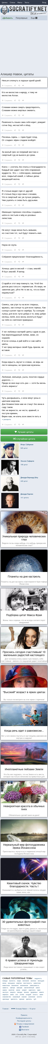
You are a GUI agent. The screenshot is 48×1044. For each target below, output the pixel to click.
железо (33, 980)
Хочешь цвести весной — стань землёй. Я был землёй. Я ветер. (21, 270)
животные (6, 985)
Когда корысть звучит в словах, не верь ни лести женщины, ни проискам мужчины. (22, 363)
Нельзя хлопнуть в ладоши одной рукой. (21, 80)
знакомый (16, 996)
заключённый (29, 987)
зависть (5, 987)
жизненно (14, 985)
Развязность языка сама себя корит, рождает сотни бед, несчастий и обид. (24, 123)
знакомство (6, 996)
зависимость (34, 985)
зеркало (5, 994)
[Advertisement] (24, 46)
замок (4, 990)
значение (31, 996)
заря (38, 990)
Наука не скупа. (9, 244)
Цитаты (4, 2)
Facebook (25, 1026)
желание (26, 980)
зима (12, 994)
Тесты (27, 2)
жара (19, 980)
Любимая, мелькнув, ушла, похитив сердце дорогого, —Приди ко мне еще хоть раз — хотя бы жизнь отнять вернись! (24, 381)
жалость (12, 980)
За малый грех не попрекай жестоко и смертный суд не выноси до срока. (20, 153)
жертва (19, 983)
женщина (11, 983)
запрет (24, 990)
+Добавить (7, 17)
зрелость (14, 999)
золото (39, 996)
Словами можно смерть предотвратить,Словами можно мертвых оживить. (21, 109)
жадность (38, 978)
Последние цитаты (24, 1021)
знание (24, 996)
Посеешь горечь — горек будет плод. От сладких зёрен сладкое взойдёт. (20, 138)
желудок (41, 980)
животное (37, 983)
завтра (12, 987)
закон (38, 987)
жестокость (27, 983)
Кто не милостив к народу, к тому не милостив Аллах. (19, 94)
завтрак (19, 987)
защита (12, 992)
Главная (5, 1008)
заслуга (5, 992)
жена (4, 983)
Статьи (12, 2)
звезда (19, 992)
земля (41, 992)
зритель (29, 999)
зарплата (32, 990)
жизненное (24, 985)
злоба (22, 994)
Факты (19, 2)
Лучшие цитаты (25, 431)
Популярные (21, 17)
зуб (35, 999)
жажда (4, 980)
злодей (28, 994)
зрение (21, 999)
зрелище (5, 999)
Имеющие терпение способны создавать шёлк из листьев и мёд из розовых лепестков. (21, 215)
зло (16, 994)
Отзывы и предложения (25, 1024)
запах (18, 990)
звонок (26, 992)
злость (35, 994)
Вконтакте (25, 1029)
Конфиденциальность (24, 1018)
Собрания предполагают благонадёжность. (22, 256)
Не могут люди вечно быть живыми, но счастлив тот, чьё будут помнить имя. (22, 231)
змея (41, 994)
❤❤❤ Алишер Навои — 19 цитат (23, 1008)
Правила (24, 1015)
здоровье (34, 992)
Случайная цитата (25, 438)
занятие (11, 990)
